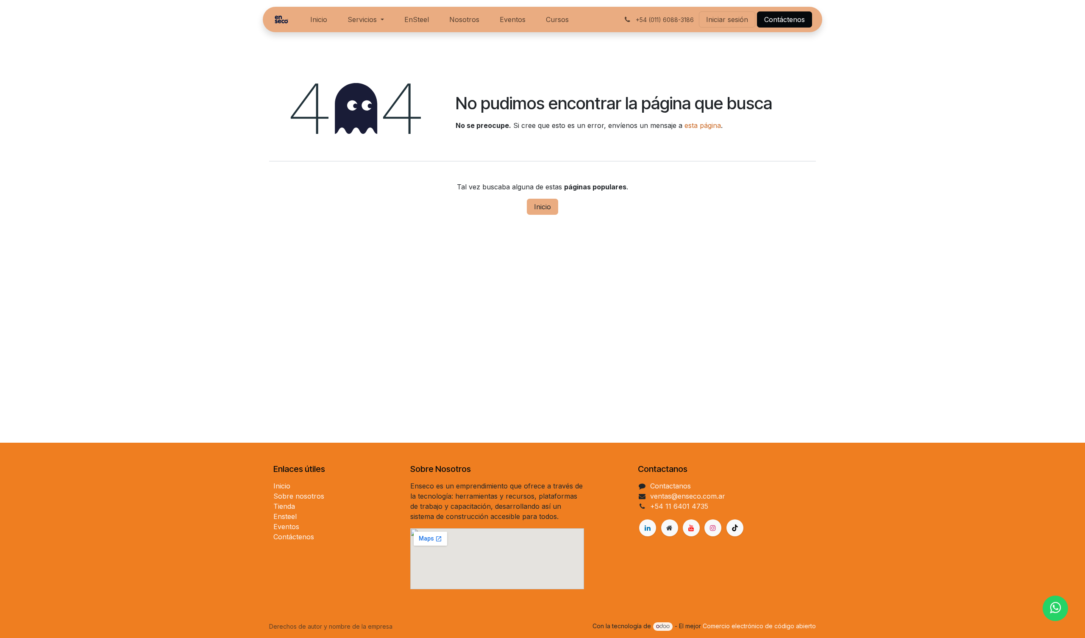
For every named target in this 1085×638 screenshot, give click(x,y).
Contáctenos (784, 19)
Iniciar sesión (727, 19)
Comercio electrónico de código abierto (759, 626)
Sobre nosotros (298, 496)
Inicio (542, 206)
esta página (702, 125)
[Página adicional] (669, 527)
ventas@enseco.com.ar (687, 496)
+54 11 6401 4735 (679, 506)
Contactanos (670, 486)
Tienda (284, 506)
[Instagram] (712, 527)
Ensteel (285, 516)
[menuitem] (318, 19)
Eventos (286, 526)
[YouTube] (691, 527)
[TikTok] (734, 527)
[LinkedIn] (647, 527)
